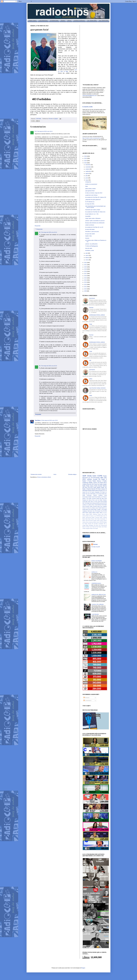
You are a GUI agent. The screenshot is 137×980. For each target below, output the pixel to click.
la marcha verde (87, 106)
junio (86, 178)
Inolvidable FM (101, 523)
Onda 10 (84, 507)
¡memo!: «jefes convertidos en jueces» (95, 220)
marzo (87, 255)
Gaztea (98, 511)
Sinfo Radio (97, 518)
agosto (87, 173)
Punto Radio (92, 481)
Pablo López (32, 20)
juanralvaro (92, 298)
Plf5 (90, 360)
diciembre (88, 164)
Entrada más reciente (36, 474)
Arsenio (87, 238)
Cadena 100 (96, 482)
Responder (37, 225)
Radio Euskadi (98, 486)
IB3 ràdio (102, 498)
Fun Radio (84, 523)
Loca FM (96, 515)
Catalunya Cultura (97, 514)
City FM (94, 511)
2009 (85, 291)
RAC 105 (84, 503)
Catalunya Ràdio (87, 482)
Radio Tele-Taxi (85, 493)
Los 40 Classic (91, 492)
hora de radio (88, 248)
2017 (85, 273)
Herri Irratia (104, 514)
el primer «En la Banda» (98, 604)
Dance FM (99, 522)
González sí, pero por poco (92, 231)
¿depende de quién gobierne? (93, 199)
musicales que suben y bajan (92, 209)
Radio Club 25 (103, 515)
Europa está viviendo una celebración (94, 222)
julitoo (90, 378)
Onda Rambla (103, 501)
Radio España (88, 490)
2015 (85, 278)
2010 (85, 289)
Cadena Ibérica (103, 520)
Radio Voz (104, 487)
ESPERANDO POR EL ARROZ (97, 315)
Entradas (87, 697)
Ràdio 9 (84, 498)
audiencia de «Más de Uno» (99, 594)
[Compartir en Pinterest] (39, 121)
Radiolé (89, 489)
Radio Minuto (91, 518)
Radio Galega (101, 489)
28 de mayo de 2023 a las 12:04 (49, 420)
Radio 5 (104, 479)
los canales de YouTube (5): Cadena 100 (95, 197)
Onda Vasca (90, 501)
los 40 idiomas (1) (89, 201)
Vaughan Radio (89, 528)
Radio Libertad (103, 517)
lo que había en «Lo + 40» (92, 214)
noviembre (88, 167)
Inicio (55, 474)
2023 (85, 162)
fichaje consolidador (97, 560)
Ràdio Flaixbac (103, 500)
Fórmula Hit (90, 523)
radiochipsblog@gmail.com (89, 95)
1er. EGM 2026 (91, 20)
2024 (85, 160)
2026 (85, 156)
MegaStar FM (98, 492)
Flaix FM (105, 490)
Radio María (85, 518)
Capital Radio (89, 514)
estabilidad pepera (96, 583)
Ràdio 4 (84, 489)
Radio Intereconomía (97, 490)
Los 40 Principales (94, 477)
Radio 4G (104, 492)
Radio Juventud (95, 517)
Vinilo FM (87, 520)
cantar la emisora (89, 225)
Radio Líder (101, 526)
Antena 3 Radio (102, 481)
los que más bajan (90, 229)
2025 (85, 158)
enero (87, 260)
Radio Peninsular (87, 495)
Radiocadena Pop (86, 509)
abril (86, 253)
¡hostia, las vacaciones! (91, 184)
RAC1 (84, 479)
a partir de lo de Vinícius (91, 195)
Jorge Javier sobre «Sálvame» (93, 218)
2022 (85, 262)
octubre (87, 169)
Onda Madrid (96, 487)
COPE (99, 476)
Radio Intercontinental (92, 503)
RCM (102, 504)
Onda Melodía (98, 504)
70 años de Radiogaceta (91, 246)
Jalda (90, 395)
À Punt (95, 501)
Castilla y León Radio (102, 509)
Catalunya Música (92, 522)
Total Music (38, 420)
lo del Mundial (95, 614)
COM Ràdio (38, 118)
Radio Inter (104, 493)
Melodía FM (94, 489)
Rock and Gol (95, 500)
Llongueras (88, 182)
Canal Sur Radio (98, 484)
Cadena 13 (85, 504)
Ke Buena (91, 515)
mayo (87, 180)
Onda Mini (84, 501)
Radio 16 (84, 526)
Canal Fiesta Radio (96, 496)
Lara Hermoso (43, 20)
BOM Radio (93, 509)
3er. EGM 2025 (103, 20)
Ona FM (103, 511)
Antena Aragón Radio (95, 520)
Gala (86, 186)
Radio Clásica (90, 486)
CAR (99, 501)
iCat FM (102, 503)
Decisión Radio (88, 506)
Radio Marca (103, 482)
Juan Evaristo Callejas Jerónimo (97, 388)
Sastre (63, 20)
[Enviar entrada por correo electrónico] (60, 118)
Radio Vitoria (99, 512)
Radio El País (95, 526)
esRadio (89, 479)
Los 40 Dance (103, 496)
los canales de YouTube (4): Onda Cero (95, 212)
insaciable (87, 216)
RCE (91, 487)
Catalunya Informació (87, 511)
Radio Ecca (104, 507)
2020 (85, 267)
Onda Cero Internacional (101, 525)
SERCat (99, 503)
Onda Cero (91, 476)
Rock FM (87, 487)
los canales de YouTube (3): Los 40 (94, 227)
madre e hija (88, 236)
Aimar (69, 20)
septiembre (88, 171)
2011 (85, 286)
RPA (99, 515)
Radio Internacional (86, 517)
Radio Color (89, 526)
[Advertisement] (53, 468)
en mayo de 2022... (90, 204)
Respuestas (39, 229)
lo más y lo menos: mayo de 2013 (93, 193)
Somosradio (102, 518)
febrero (87, 257)
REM (83, 512)
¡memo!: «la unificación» (91, 244)
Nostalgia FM (92, 525)
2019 (85, 269)
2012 (85, 284)
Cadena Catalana (97, 495)
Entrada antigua (72, 474)
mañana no (94, 572)
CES (106, 503)
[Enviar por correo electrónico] (32, 121)
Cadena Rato (91, 504)
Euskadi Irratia (96, 506)
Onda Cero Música (91, 507)
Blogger (83, 968)
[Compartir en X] (35, 121)
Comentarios (88, 700)
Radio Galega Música (90, 512)
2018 (85, 271)
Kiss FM (91, 484)
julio (86, 175)
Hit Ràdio (96, 523)
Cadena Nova (85, 522)
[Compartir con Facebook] (37, 121)
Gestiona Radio (95, 498)
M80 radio (103, 477)
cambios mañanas (79, 20)
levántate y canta (89, 250)
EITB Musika (104, 522)
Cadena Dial (85, 484)
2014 (85, 280)
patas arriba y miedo (90, 188)
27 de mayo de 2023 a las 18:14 (44, 131)
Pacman (51, 118)
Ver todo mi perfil (95, 546)
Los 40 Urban (98, 493)
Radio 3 (85, 481)
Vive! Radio (95, 528)
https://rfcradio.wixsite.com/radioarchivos (91, 138)
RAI (106, 511)
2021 (85, 264)
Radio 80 (84, 492)
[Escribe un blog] (34, 121)
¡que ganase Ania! (90, 190)
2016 (85, 275)
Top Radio (89, 498)
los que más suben (90, 233)
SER (84, 476)
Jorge (90, 324)
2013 (85, 282)
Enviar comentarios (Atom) (44, 477)
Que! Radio (98, 507)
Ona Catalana (103, 506)
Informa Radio (85, 515)
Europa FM (96, 479)
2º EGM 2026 (54, 20)
